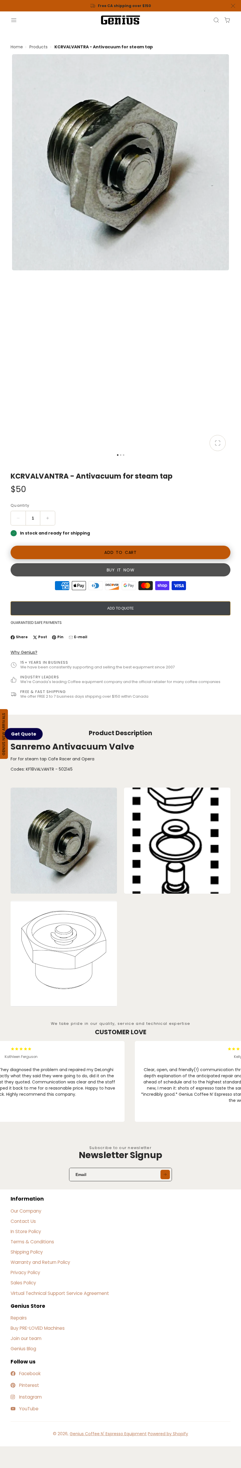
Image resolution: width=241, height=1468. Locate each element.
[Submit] (165, 1174)
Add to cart (120, 552)
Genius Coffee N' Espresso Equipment (108, 1434)
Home (17, 47)
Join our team (26, 1338)
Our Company (26, 1211)
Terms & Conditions (32, 1242)
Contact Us (23, 1221)
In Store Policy (26, 1231)
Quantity (20, 505)
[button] (24, 734)
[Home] (120, 20)
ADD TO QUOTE (120, 608)
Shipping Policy (27, 1252)
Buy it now (121, 570)
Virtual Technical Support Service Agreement (60, 1293)
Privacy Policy (25, 1272)
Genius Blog (23, 1349)
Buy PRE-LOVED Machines (38, 1328)
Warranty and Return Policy (40, 1262)
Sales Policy (23, 1283)
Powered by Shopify (168, 1434)
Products (38, 47)
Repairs (19, 1318)
